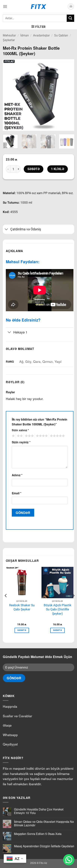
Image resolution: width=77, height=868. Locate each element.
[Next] (68, 95)
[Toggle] (6, 230)
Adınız (17, 475)
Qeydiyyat (10, 744)
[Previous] (9, 95)
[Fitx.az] (38, 6)
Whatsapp (10, 734)
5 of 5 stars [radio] (57, 435)
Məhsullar (9, 35)
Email (16, 493)
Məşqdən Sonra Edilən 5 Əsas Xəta (37, 833)
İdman (24, 35)
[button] (5, 6)
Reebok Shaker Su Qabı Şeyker (22, 607)
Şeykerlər (9, 40)
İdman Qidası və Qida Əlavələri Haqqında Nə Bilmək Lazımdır (44, 823)
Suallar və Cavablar (17, 715)
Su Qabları (61, 35)
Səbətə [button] (21, 630)
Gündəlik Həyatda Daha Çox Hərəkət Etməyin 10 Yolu (38, 811)
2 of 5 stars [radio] (19, 435)
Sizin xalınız (20, 430)
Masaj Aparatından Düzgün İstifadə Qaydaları (44, 846)
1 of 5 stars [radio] (13, 435)
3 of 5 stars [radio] (29, 435)
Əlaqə (7, 725)
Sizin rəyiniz (21, 442)
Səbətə (33, 169)
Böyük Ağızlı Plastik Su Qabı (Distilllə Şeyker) (57, 609)
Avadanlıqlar (41, 35)
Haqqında (10, 706)
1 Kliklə (57, 169)
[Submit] (70, 18)
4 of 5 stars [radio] (41, 435)
